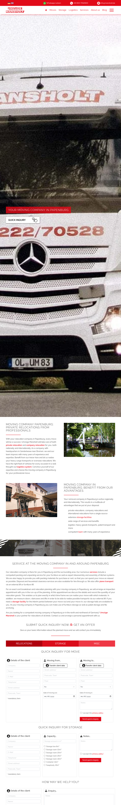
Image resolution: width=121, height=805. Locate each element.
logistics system (24, 467)
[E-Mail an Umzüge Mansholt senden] (98, 3)
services (93, 572)
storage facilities (84, 517)
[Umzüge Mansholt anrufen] (71, 3)
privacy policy (97, 713)
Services (84, 10)
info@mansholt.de (107, 3)
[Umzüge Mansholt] (19, 10)
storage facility (19, 602)
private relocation (14, 445)
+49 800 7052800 (80, 3)
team (80, 532)
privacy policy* (98, 754)
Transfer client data (57, 666)
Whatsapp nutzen (53, 3)
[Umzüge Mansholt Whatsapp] (44, 3)
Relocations (24, 643)
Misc (97, 643)
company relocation (35, 445)
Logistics (73, 10)
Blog (104, 10)
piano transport (106, 581)
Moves (53, 10)
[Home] (46, 10)
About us (95, 10)
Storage (62, 10)
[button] (111, 10)
